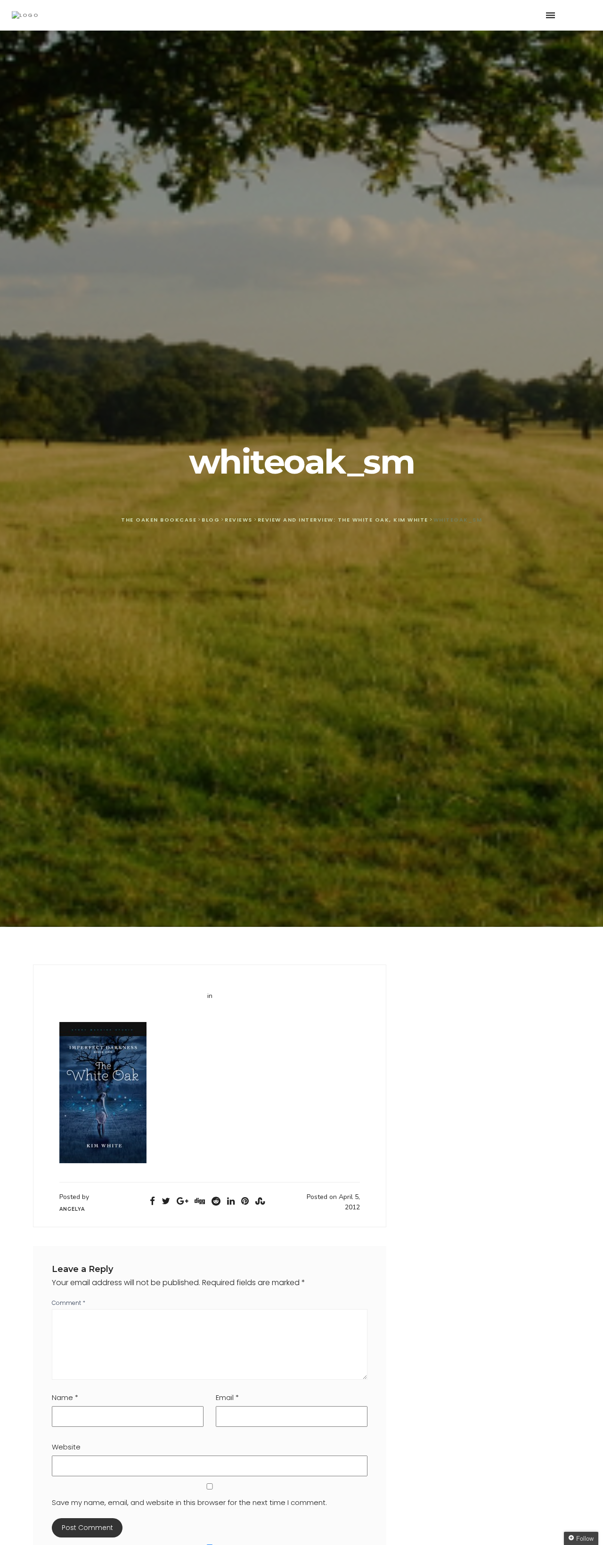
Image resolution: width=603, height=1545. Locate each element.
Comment (68, 1303)
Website (66, 1447)
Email (227, 1397)
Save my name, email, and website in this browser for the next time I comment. (189, 1502)
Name (65, 1397)
